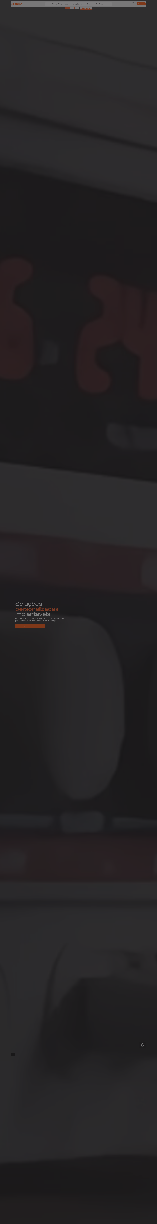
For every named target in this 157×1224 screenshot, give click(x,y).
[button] (148, 1211)
